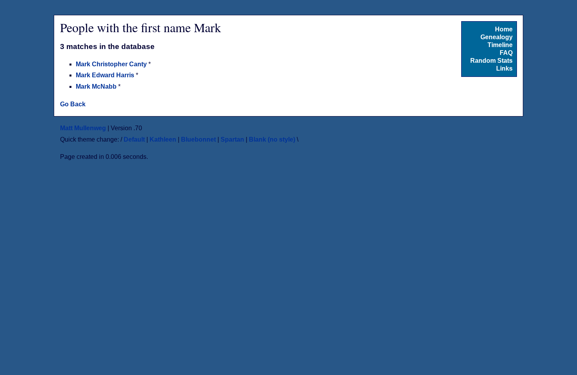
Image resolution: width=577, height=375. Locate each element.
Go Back (73, 104)
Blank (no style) (272, 139)
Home (504, 29)
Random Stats (491, 60)
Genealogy (496, 37)
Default (134, 139)
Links (504, 68)
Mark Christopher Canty (112, 64)
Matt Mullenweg (83, 128)
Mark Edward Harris (106, 75)
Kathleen (163, 139)
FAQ (506, 52)
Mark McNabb (97, 86)
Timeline (500, 45)
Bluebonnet (198, 139)
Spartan (232, 139)
